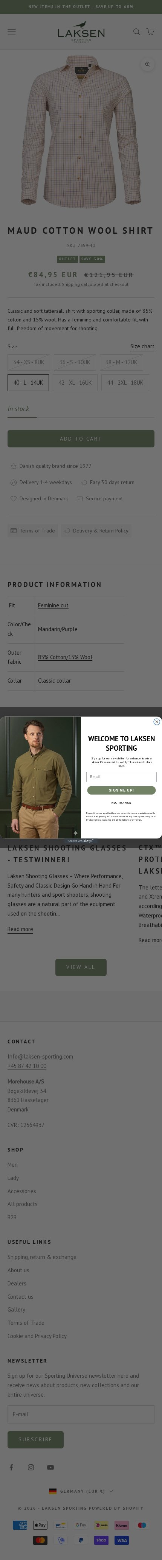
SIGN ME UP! (121, 790)
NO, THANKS (121, 802)
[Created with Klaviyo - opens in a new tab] (81, 840)
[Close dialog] (157, 722)
